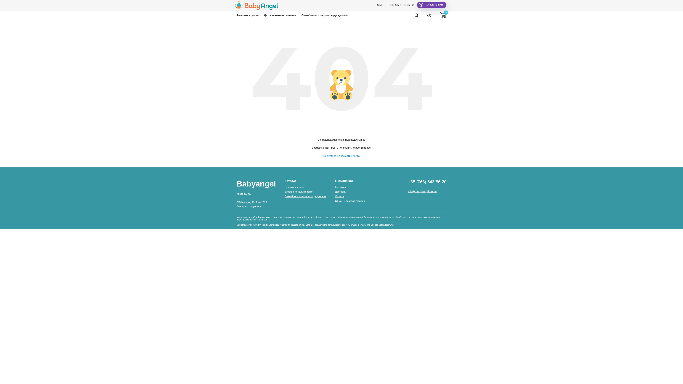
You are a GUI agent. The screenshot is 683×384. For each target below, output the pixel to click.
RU (384, 5)
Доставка (340, 191)
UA (379, 5)
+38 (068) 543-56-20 (402, 4)
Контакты (340, 187)
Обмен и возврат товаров (350, 200)
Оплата (339, 196)
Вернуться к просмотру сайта (341, 155)
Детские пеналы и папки (280, 15)
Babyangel (256, 183)
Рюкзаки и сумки (248, 15)
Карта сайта (244, 193)
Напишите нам (434, 5)
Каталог (290, 181)
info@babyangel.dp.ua (422, 191)
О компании (344, 181)
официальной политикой (350, 217)
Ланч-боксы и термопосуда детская (324, 15)
